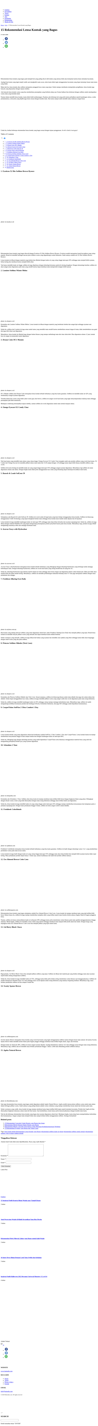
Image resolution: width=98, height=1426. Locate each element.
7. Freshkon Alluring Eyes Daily (15, 152)
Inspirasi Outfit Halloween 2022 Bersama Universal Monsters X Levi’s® (24, 1276)
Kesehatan (8, 18)
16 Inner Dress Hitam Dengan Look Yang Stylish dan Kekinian (21, 1257)
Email (3, 1162)
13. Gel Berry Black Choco (14, 162)
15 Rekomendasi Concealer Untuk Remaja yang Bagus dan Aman (25, 1123)
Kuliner (7, 15)
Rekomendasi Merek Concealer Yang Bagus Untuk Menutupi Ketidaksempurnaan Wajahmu (32, 1126)
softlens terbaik (18, 1133)
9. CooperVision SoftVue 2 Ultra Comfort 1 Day (19, 155)
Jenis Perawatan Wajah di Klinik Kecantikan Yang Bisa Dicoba (21, 1219)
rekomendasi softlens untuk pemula (74, 1131)
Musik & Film (9, 22)
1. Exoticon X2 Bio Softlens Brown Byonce (18, 141)
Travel (6, 13)
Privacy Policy (9, 1382)
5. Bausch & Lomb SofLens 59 (14, 148)
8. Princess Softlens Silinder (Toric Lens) (17, 153)
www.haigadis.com (6, 1371)
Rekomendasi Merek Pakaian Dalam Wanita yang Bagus (22, 1125)
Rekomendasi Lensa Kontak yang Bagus (28, 1131)
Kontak (7, 1384)
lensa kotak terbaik (10, 1131)
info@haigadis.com (7, 1391)
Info (6, 25)
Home (2, 25)
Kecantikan (8, 11)
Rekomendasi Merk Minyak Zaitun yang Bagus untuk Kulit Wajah (22, 1238)
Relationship (8, 20)
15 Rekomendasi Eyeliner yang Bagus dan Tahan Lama (21, 1128)
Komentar (4, 1156)
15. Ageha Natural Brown (13, 166)
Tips (6, 17)
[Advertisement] (49, 63)
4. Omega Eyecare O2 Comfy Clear (15, 147)
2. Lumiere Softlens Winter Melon (15, 143)
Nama (3, 1159)
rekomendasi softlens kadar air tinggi (52, 1131)
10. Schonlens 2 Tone (12, 157)
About (6, 1380)
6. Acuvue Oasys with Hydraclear (15, 150)
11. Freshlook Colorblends (14, 159)
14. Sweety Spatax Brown (14, 164)
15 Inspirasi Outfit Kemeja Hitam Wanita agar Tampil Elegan (21, 1200)
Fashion (7, 10)
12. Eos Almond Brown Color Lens (16, 160)
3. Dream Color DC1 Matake (14, 145)
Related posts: (10, 167)
